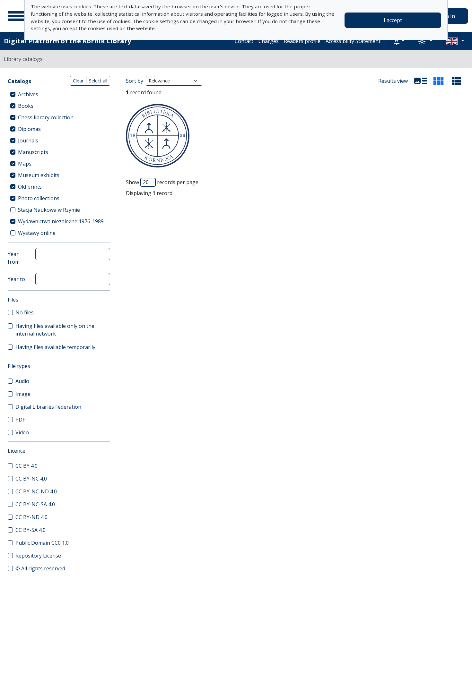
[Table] (456, 81)
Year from (14, 258)
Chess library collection (46, 117)
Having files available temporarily (55, 347)
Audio (22, 381)
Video (22, 432)
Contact (244, 41)
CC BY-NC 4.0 (31, 478)
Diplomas (29, 128)
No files (24, 312)
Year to (16, 279)
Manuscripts (33, 152)
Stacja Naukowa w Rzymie (49, 209)
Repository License (38, 555)
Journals (28, 140)
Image (23, 393)
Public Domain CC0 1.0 (42, 542)
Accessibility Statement (353, 41)
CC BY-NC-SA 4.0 (35, 504)
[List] (420, 81)
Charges (268, 41)
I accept (393, 20)
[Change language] (455, 41)
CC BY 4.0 (26, 465)
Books (25, 105)
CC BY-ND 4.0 (31, 517)
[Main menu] (16, 16)
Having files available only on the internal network (54, 329)
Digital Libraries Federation (48, 406)
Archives (28, 94)
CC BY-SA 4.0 (30, 529)
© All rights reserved (40, 568)
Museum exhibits (38, 175)
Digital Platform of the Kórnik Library (67, 41)
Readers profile (302, 41)
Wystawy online (37, 232)
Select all (98, 81)
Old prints (30, 186)
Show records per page (162, 182)
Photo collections (38, 198)
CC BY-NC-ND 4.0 (36, 491)
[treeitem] (59, 94)
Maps (24, 163)
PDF (20, 419)
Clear (78, 81)
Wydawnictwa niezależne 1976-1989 (61, 221)
